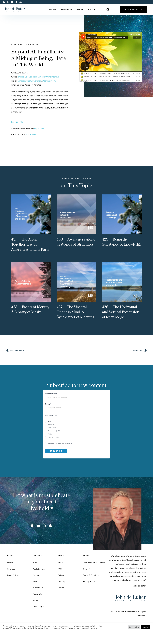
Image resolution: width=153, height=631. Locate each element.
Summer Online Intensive (48, 77)
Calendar (11, 569)
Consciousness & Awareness (29, 81)
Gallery (61, 575)
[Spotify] (16, 2)
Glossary (61, 581)
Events (52, 9)
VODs (35, 562)
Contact (86, 569)
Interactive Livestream (27, 77)
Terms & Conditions (91, 575)
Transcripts (37, 594)
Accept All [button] (146, 627)
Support (92, 9)
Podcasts (36, 575)
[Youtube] (12, 2)
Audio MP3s (38, 588)
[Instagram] (8, 2)
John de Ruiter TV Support (94, 562)
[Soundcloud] (20, 2)
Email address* (51, 393)
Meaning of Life (49, 81)
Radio (35, 581)
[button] (108, 9)
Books (35, 600)
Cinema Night (38, 606)
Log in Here (39, 128)
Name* (48, 404)
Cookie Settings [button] (134, 627)
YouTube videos (39, 569)
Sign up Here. (31, 134)
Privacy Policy (89, 581)
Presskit (61, 588)
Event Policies (13, 575)
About (80, 9)
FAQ (60, 569)
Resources (66, 9)
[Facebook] (4, 2)
